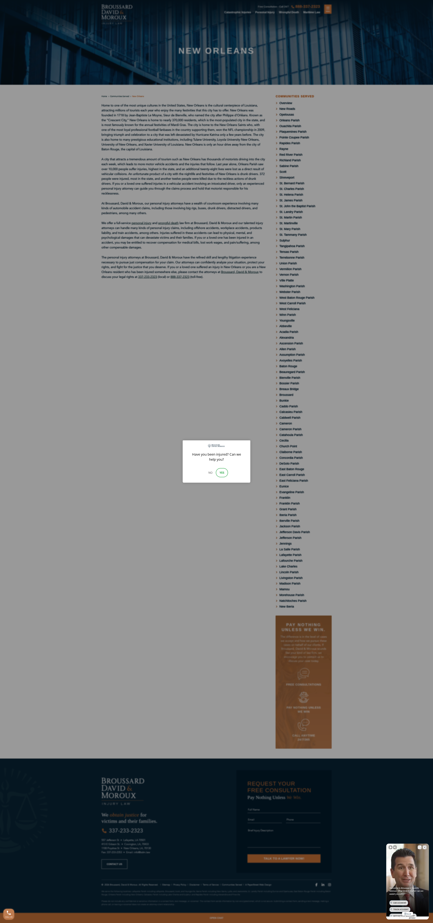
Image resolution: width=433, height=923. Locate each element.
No (210, 473)
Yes (222, 473)
